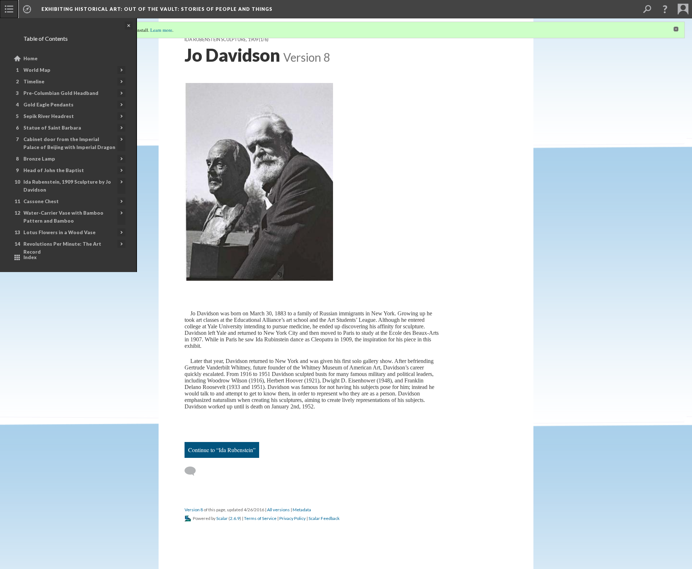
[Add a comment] (193, 471)
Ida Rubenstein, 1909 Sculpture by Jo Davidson (67, 186)
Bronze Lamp (39, 159)
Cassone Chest (41, 201)
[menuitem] (9, 9)
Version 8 (194, 509)
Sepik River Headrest (48, 116)
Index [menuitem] (30, 257)
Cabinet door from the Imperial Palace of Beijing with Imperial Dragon (69, 143)
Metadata (302, 509)
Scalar (222, 518)
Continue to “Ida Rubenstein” (222, 450)
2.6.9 (235, 518)
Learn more (161, 30)
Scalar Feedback (324, 518)
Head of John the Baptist (53, 170)
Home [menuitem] (30, 58)
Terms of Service (260, 518)
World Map (36, 70)
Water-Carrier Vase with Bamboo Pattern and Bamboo (63, 217)
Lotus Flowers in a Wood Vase (59, 232)
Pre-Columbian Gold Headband (60, 93)
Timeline (33, 81)
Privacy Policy (292, 518)
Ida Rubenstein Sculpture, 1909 (221, 39)
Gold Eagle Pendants (48, 105)
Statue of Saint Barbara (52, 128)
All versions (278, 509)
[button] (665, 9)
